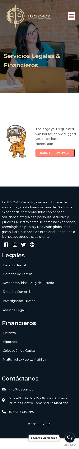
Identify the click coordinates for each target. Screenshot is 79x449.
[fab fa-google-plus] (32, 244)
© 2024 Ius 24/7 (40, 424)
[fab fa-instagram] (14, 244)
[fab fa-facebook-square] (6, 244)
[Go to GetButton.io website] (70, 445)
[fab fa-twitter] (23, 244)
